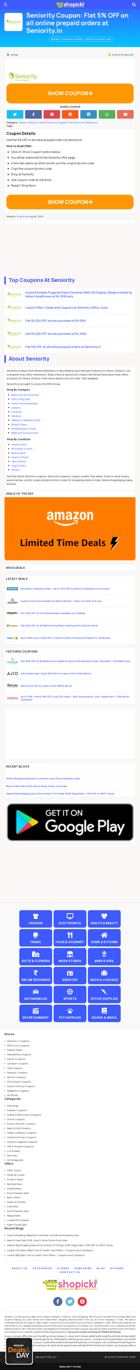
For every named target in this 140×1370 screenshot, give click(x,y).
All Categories (15, 1160)
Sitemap (117, 1268)
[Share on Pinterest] (52, 114)
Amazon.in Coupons (18, 1041)
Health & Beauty (28, 122)
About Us (20, 1268)
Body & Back (18, 453)
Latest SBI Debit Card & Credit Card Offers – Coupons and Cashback (46, 1255)
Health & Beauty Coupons (21, 1132)
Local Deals (13, 1151)
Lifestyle (16, 411)
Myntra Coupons (16, 1077)
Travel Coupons (16, 1119)
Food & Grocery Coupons (21, 1123)
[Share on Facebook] (33, 114)
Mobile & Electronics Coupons (24, 1114)
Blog (101, 1268)
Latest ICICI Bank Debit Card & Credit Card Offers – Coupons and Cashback (50, 1250)
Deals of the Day (16, 1202)
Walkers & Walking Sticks (25, 420)
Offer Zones (14, 1170)
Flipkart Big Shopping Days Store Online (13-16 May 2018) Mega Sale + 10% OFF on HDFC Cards (60, 793)
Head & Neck (19, 444)
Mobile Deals (14, 1188)
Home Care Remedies (24, 403)
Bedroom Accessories (24, 433)
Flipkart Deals (14, 1050)
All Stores (12, 1095)
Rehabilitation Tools (23, 428)
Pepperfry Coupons (18, 1090)
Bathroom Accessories (25, 395)
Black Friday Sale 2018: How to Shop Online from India (36, 786)
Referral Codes (15, 1175)
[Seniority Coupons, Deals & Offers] (13, 22)
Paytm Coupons (16, 1059)
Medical (16, 416)
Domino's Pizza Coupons (21, 1086)
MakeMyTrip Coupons (19, 1054)
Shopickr (20, 216)
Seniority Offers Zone (98, 39)
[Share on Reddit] (70, 114)
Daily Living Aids (20, 399)
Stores (63, 1268)
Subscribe (83, 1268)
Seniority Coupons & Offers (66, 39)
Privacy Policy (46, 1357)
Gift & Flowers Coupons (20, 1146)
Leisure (15, 407)
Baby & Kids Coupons (19, 1128)
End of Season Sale (18, 1193)
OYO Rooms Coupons (19, 1081)
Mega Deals (13, 1215)
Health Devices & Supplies (52, 122)
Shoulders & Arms (21, 448)
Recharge (12, 1105)
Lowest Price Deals (18, 1220)
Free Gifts (12, 1206)
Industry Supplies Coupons (22, 1141)
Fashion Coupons (17, 1110)
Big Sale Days (14, 1184)
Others (15, 469)
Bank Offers (13, 1197)
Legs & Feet (18, 465)
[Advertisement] (70, 249)
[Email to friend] (125, 114)
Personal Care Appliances (83, 122)
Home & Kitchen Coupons (21, 1137)
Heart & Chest (19, 457)
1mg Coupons (14, 1068)
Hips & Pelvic (18, 461)
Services (12, 1155)
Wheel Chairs (19, 424)
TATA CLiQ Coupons (18, 1045)
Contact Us (70, 1272)
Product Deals (15, 1179)
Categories (42, 1268)
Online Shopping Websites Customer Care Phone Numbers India (43, 778)
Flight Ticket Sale (17, 1224)
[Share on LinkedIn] (88, 114)
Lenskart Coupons (17, 1063)
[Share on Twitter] (15, 114)
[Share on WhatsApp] (107, 114)
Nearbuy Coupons (17, 1072)
